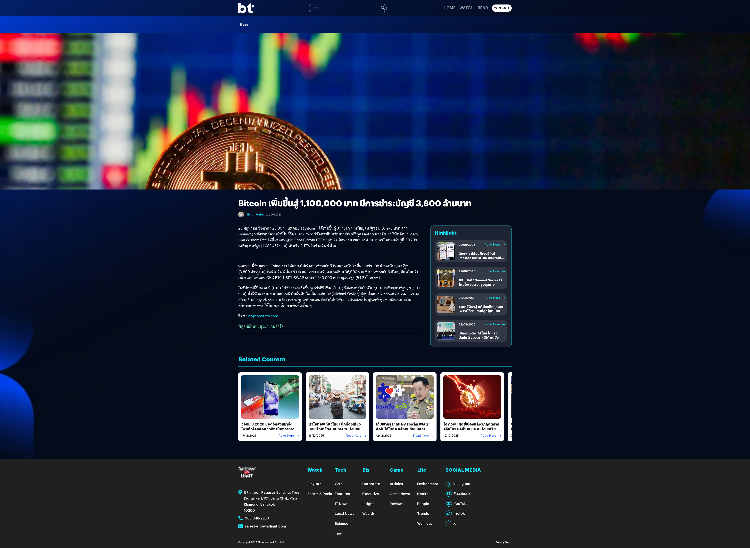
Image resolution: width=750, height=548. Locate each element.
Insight (368, 503)
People (423, 503)
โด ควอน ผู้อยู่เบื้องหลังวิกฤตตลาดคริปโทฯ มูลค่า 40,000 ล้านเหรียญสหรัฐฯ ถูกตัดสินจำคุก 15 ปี (471, 429)
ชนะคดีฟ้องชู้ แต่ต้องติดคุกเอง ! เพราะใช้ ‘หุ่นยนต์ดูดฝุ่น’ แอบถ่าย (481, 311)
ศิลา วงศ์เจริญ (255, 214)
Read (483, 7)
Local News (344, 513)
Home (449, 7)
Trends (423, 513)
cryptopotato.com (263, 316)
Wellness (424, 523)
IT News (341, 503)
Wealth (368, 513)
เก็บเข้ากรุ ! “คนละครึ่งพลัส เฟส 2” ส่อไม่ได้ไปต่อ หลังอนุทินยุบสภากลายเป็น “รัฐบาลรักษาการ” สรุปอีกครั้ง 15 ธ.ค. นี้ (404, 431)
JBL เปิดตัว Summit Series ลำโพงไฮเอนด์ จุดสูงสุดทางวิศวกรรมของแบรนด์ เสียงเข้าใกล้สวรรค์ (481, 286)
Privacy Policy (504, 542)
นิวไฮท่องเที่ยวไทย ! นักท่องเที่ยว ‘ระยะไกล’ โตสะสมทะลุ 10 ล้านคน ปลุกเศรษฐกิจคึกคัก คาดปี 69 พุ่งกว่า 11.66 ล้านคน (335, 431)
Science (341, 523)
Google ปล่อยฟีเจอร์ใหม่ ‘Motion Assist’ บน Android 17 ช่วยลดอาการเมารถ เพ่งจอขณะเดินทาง (480, 260)
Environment (427, 483)
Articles (396, 483)
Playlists (314, 483)
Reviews (397, 503)
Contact (502, 8)
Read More (492, 244)
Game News (400, 493)
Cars (338, 483)
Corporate (371, 483)
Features (342, 493)
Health (422, 493)
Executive (370, 493)
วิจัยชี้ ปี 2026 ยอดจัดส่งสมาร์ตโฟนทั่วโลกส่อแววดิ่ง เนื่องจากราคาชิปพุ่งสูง (269, 429)
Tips (338, 533)
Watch (466, 7)
